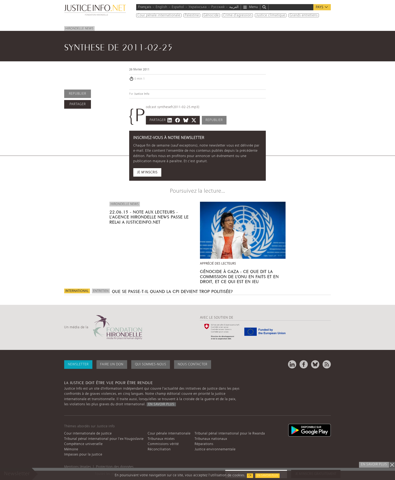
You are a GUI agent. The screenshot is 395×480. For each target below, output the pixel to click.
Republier (77, 94)
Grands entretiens (304, 15)
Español (178, 7)
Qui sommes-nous (150, 364)
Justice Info (141, 94)
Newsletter (78, 364)
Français (144, 7)
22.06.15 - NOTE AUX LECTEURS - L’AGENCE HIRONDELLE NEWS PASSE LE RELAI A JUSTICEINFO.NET (149, 216)
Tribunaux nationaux (211, 439)
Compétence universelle (83, 444)
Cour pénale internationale (158, 15)
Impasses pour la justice (83, 454)
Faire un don (111, 364)
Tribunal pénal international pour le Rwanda (230, 433)
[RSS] (327, 364)
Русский (218, 7)
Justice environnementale (215, 449)
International (77, 291)
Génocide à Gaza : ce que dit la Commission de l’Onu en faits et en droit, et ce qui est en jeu (239, 276)
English (161, 7)
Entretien (101, 291)
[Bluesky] (315, 364)
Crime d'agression (237, 15)
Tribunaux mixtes (161, 439)
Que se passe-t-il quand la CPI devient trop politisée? (172, 291)
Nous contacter (192, 364)
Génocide (211, 15)
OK (250, 475)
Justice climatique (270, 15)
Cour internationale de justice (88, 433)
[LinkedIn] (292, 364)
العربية (234, 7)
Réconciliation (159, 449)
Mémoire (71, 449)
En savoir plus (267, 475)
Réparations (204, 444)
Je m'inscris (147, 172)
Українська (198, 7)
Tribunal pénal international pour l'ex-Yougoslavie (104, 439)
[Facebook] (304, 364)
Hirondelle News (79, 28)
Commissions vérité (163, 444)
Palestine (192, 15)
